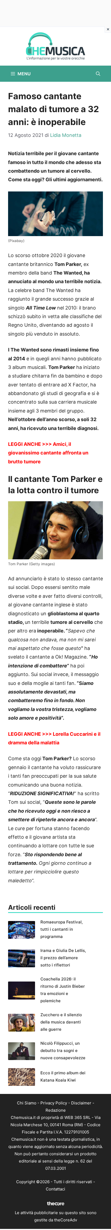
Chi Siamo (26, 1102)
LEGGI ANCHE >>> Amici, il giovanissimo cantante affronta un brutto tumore (48, 452)
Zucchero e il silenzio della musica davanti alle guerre (61, 1022)
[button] (98, 74)
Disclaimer (81, 1102)
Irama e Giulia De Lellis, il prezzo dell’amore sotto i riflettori (63, 958)
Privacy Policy (53, 1102)
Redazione (56, 1110)
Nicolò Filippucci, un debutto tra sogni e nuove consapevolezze (62, 1050)
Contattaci (55, 1189)
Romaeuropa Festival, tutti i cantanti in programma (61, 929)
